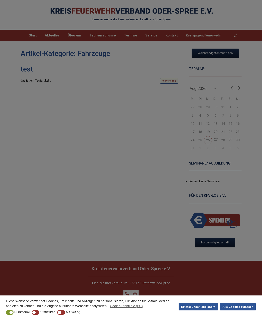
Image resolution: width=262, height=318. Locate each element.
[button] (10, 312)
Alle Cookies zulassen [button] (237, 306)
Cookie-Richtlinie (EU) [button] (126, 306)
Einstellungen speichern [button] (198, 306)
